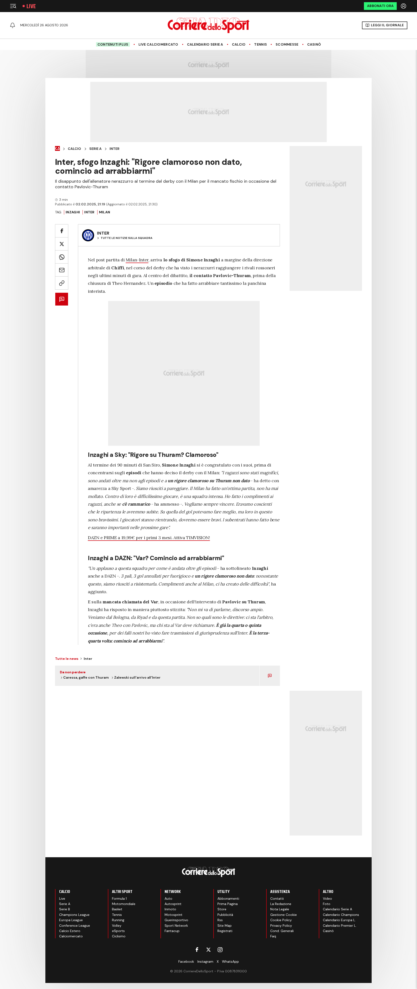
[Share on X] (61, 243)
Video (327, 898)
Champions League (74, 914)
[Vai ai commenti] (61, 299)
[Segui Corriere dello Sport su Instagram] (220, 950)
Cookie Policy (281, 920)
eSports (118, 931)
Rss (220, 920)
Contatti (277, 898)
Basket (117, 909)
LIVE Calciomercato (158, 44)
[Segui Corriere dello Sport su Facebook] (197, 950)
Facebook (186, 961)
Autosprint (173, 904)
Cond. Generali (282, 931)
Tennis (260, 44)
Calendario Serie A (205, 44)
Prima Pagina (227, 904)
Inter (114, 149)
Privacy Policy (281, 925)
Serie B (64, 909)
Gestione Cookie (283, 914)
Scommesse (287, 44)
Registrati (224, 931)
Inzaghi (73, 212)
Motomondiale (123, 904)
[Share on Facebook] (61, 230)
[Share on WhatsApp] (61, 257)
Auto (168, 898)
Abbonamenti (228, 898)
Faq (273, 936)
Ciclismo (118, 936)
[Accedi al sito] (404, 6)
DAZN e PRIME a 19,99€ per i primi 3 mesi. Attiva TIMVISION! (149, 537)
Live (31, 6)
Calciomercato (71, 936)
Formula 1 (119, 898)
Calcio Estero (69, 931)
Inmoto (170, 909)
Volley (116, 925)
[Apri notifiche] (12, 25)
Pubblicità (225, 914)
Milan (104, 212)
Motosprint (173, 914)
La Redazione (280, 904)
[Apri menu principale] (13, 6)
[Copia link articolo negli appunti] (61, 283)
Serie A (95, 149)
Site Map (224, 925)
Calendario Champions (341, 914)
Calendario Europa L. (339, 920)
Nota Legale (279, 909)
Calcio (239, 44)
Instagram (205, 961)
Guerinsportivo (176, 920)
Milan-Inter (137, 260)
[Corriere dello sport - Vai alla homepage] (208, 25)
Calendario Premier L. (339, 925)
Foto (326, 904)
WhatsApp (230, 961)
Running (118, 920)
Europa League (71, 920)
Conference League (74, 925)
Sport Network (176, 925)
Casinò (314, 44)
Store (221, 909)
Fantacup (172, 931)
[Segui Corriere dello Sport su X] (208, 950)
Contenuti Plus (112, 44)
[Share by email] (61, 270)
